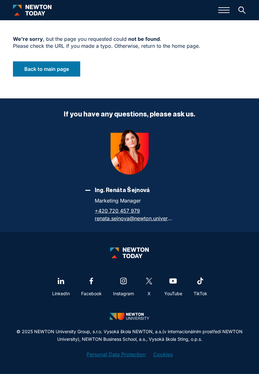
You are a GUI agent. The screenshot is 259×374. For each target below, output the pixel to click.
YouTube (173, 293)
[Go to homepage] (32, 10)
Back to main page (46, 69)
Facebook (91, 293)
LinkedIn (61, 293)
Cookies (163, 354)
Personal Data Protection (116, 354)
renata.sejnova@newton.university (134, 218)
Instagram (123, 293)
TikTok (200, 293)
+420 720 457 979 (117, 211)
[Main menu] (224, 10)
